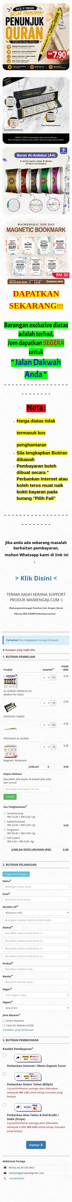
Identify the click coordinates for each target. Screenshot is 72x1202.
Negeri (6, 989)
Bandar (7, 976)
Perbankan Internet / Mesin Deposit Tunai (36, 1066)
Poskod (7, 963)
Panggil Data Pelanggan (16, 874)
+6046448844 (16, 1178)
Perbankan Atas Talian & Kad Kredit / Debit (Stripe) (36, 1123)
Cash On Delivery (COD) (20, 1025)
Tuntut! (10, 796)
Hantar (35, 1145)
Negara (7, 1002)
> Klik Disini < (36, 578)
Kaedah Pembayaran (17, 1049)
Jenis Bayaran (11, 1015)
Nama (6, 881)
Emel (6, 894)
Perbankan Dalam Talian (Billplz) (35, 1090)
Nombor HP (10, 907)
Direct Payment (15, 1020)
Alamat (7, 927)
